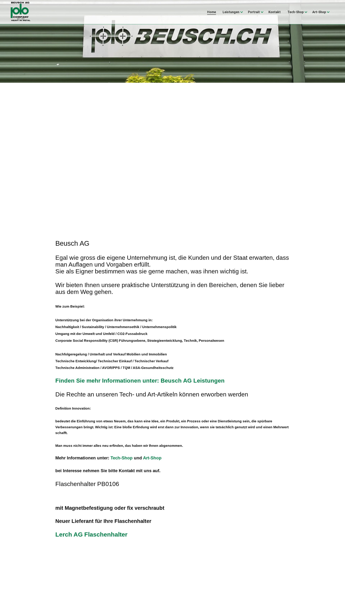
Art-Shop (152, 457)
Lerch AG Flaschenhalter (91, 534)
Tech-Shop (122, 457)
